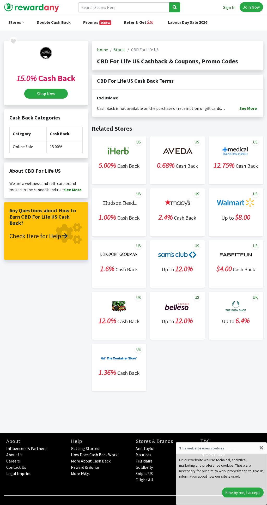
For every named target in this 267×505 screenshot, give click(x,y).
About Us (14, 454)
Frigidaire (144, 461)
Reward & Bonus (85, 467)
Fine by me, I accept (242, 492)
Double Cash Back (54, 22)
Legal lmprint (18, 473)
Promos (96, 22)
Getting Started (85, 448)
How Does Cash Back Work (94, 454)
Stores (14, 22)
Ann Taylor (145, 448)
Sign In (229, 7)
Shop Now (46, 93)
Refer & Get (138, 22)
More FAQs (80, 473)
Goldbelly (144, 467)
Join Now (251, 7)
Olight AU (144, 479)
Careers (13, 461)
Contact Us (16, 467)
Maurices (143, 454)
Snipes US (144, 473)
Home (102, 49)
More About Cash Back (91, 461)
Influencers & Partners (26, 448)
